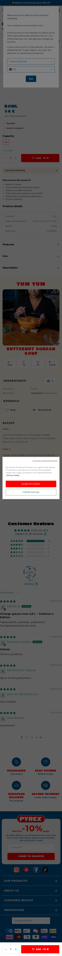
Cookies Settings (31, 492)
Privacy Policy (13, 475)
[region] (31, 478)
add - (42, 949)
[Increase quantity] (15, 949)
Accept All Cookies (31, 484)
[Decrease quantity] (6, 949)
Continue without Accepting (44, 461)
